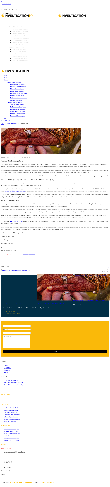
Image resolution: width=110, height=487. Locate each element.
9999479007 (8, 462)
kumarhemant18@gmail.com (13, 313)
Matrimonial (14, 123)
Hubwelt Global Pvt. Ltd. (47, 482)
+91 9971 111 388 (10, 311)
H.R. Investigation (5, 123)
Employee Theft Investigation (11, 438)
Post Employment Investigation (12, 433)
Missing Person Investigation (11, 435)
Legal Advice (7, 368)
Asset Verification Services (10, 431)
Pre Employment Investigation (11, 429)
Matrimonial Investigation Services (13, 408)
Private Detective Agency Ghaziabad (13, 382)
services (6, 372)
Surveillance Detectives (10, 421)
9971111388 (7, 467)
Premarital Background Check (11, 380)
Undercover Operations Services (12, 419)
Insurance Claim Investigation (11, 440)
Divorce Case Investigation (11, 410)
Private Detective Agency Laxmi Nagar (14, 384)
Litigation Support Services (11, 417)
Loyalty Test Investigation (10, 412)
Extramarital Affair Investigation (12, 414)
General (6, 365)
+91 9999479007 (6, 4)
